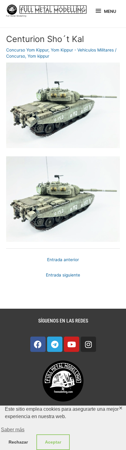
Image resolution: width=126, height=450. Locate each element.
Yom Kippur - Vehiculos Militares (82, 50)
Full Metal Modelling (16, 16)
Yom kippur (38, 56)
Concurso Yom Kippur (27, 50)
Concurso (15, 56)
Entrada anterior (63, 259)
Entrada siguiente (63, 275)
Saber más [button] (12, 429)
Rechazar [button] (18, 442)
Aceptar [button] (53, 442)
